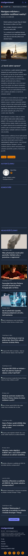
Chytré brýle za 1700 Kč (20, 7)
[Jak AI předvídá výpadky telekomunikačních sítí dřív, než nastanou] (14, 299)
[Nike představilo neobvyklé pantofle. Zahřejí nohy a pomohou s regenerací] (14, 241)
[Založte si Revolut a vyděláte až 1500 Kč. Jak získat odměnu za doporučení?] (14, 469)
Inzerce (3, 541)
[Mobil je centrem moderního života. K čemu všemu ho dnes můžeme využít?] (14, 384)
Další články (14, 519)
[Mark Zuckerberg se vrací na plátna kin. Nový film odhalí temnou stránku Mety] (14, 326)
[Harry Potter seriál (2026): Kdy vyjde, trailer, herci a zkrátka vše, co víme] (14, 412)
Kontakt (3, 544)
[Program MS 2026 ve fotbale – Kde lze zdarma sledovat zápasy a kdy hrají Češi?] (14, 357)
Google (4, 157)
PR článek (4, 308)
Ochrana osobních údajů (7, 548)
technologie (11, 157)
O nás (2, 539)
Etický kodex (4, 546)
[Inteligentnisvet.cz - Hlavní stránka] (7, 2)
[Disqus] (14, 208)
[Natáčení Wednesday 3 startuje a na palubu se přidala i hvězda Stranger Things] (14, 497)
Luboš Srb (4, 478)
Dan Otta (3, 17)
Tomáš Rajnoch (5, 250)
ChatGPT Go (6, 7)
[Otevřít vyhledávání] (23, 2)
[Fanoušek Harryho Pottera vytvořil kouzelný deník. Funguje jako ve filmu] (14, 272)
